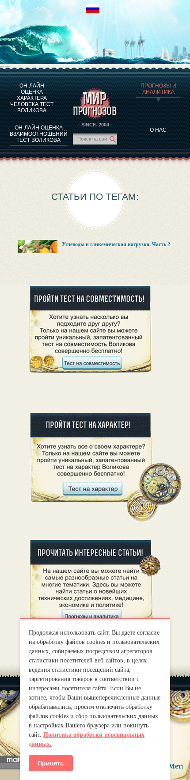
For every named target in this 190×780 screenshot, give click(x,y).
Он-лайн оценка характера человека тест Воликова (31, 98)
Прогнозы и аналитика (158, 89)
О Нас (158, 130)
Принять (51, 763)
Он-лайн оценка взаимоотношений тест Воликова (39, 134)
